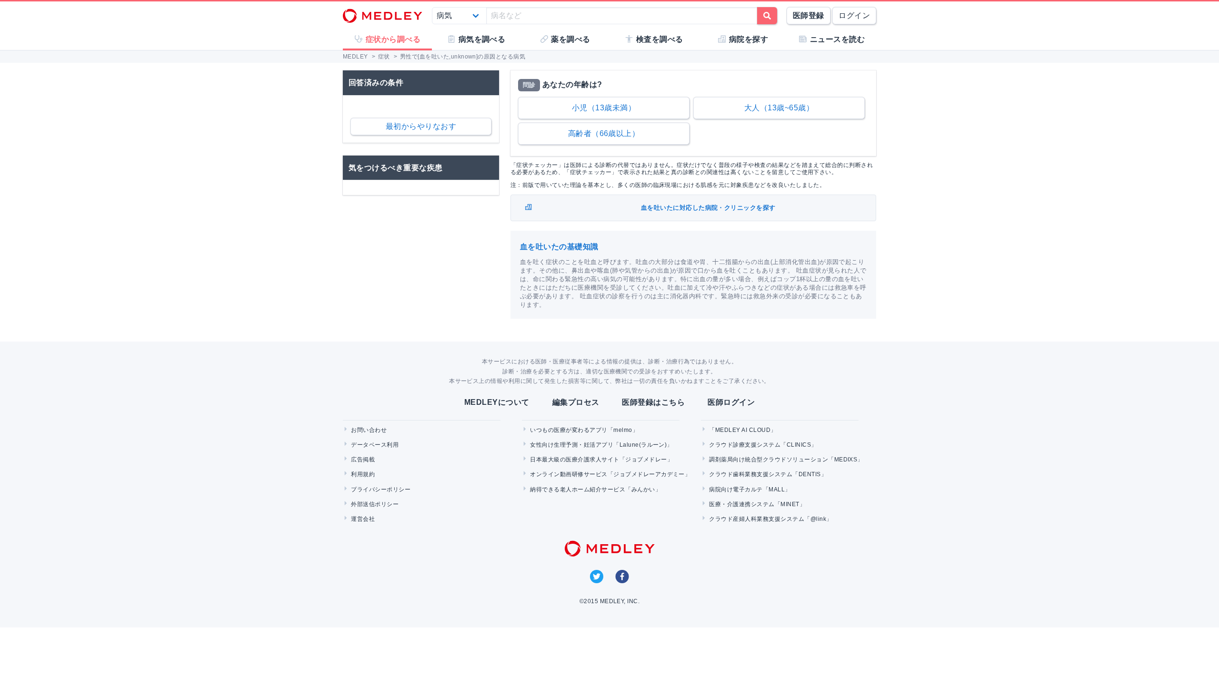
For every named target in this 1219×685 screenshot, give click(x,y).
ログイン (854, 15)
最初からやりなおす (421, 126)
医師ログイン (731, 402)
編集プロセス (576, 402)
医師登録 (808, 15)
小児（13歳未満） (604, 108)
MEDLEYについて (497, 402)
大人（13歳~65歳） (779, 108)
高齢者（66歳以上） (604, 133)
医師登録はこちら (653, 402)
